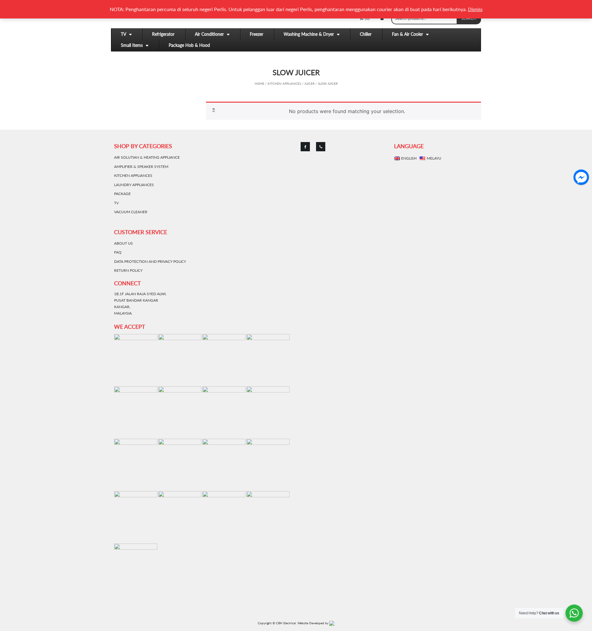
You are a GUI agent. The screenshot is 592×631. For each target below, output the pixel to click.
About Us (123, 243)
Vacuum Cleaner (130, 212)
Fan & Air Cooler (407, 34)
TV (123, 34)
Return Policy (128, 270)
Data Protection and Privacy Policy (150, 261)
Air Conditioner (209, 34)
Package (122, 193)
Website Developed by (313, 623)
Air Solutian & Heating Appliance (147, 157)
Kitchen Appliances (284, 83)
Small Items (132, 45)
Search (468, 18)
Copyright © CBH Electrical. (277, 623)
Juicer (309, 83)
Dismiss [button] (475, 9)
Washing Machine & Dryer (309, 34)
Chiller (366, 34)
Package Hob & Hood (189, 45)
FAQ (117, 252)
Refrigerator (163, 34)
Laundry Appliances (134, 184)
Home (259, 83)
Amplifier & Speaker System (141, 166)
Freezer (256, 34)
